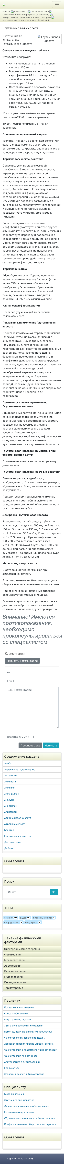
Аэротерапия (12, 965)
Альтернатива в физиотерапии (22, 1061)
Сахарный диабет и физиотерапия (24, 1074)
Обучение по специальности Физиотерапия (29, 1118)
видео (25, 918)
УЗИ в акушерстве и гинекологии (23, 1025)
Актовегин (10, 775)
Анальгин (9, 799)
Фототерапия (12, 954)
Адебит (8, 763)
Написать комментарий (22, 660)
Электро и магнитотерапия (22, 949)
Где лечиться (12, 1068)
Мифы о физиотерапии (17, 1019)
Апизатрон (10, 811)
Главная (6, 11)
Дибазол (9, 848)
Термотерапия (13, 987)
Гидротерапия (13, 976)
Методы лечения (14, 1094)
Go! (54, 892)
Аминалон (10, 787)
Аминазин (10, 781)
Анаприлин (10, 805)
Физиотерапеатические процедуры (24, 1037)
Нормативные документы (19, 1112)
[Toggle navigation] (56, 4)
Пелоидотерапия (15, 982)
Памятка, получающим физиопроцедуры (28, 1031)
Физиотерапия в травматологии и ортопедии (30, 1049)
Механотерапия (14, 960)
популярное (33, 922)
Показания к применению (19, 1007)
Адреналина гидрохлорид (19, 769)
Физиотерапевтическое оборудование (26, 1106)
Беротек (9, 830)
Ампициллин (11, 793)
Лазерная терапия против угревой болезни (29, 1043)
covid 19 (10, 918)
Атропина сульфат (14, 824)
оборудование (13, 922)
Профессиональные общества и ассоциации (30, 1124)
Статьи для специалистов (19, 1100)
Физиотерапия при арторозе (20, 1055)
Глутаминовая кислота (17, 836)
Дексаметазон (12, 842)
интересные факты (43, 918)
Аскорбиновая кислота (17, 817)
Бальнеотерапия (15, 971)
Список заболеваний (16, 1013)
